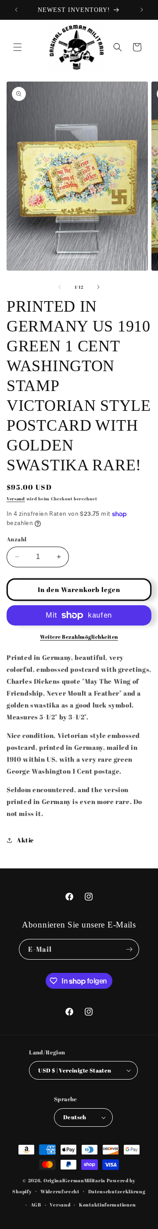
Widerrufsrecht (59, 1191)
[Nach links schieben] (59, 287)
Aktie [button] (25, 840)
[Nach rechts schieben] (98, 287)
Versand (16, 498)
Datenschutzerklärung (117, 1191)
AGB (36, 1204)
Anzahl (16, 539)
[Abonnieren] (129, 949)
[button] (17, 47)
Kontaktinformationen (107, 1204)
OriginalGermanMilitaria (74, 1180)
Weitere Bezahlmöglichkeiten (79, 636)
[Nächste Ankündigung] (141, 9)
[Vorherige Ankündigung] (16, 9)
